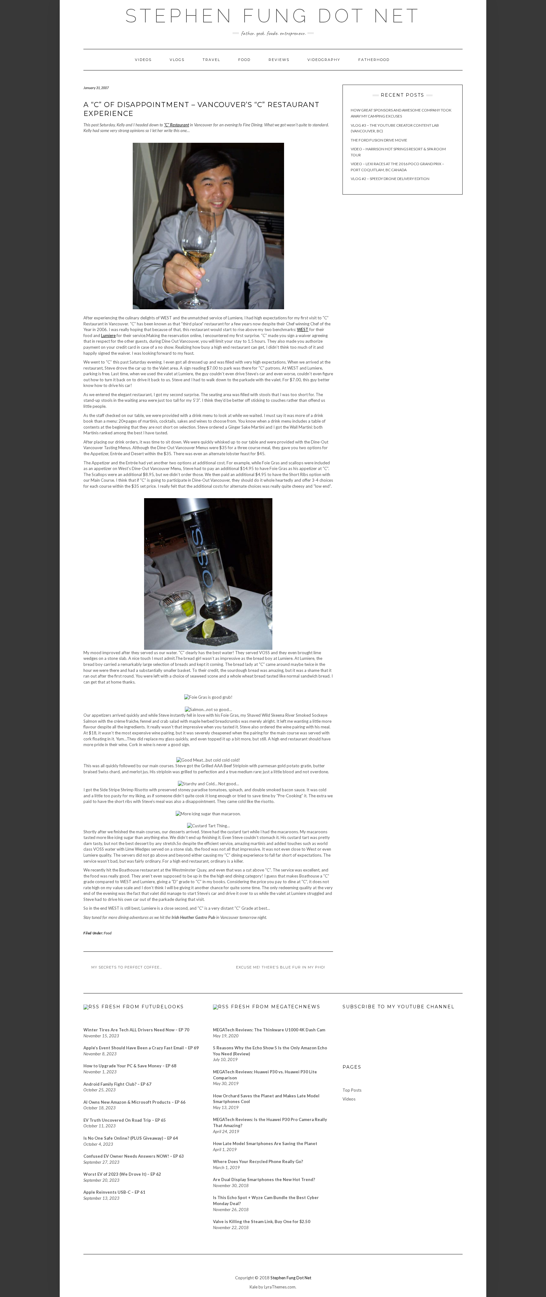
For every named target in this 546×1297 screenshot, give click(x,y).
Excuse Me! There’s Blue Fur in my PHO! (280, 967)
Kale (254, 1286)
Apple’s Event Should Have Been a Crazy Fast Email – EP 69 (141, 1047)
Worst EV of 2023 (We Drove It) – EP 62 (122, 1174)
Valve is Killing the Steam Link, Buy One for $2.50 (261, 1221)
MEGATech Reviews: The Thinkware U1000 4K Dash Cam (269, 1029)
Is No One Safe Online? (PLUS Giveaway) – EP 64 (130, 1138)
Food (244, 59)
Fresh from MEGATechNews (275, 1007)
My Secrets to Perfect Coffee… (126, 967)
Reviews (279, 59)
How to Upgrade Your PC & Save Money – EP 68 (129, 1065)
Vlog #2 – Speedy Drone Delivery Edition (390, 178)
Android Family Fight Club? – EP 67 (117, 1084)
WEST (302, 329)
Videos (143, 59)
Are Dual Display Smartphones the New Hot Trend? (264, 1179)
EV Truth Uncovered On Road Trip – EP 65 (124, 1120)
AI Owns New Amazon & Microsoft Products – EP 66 (134, 1102)
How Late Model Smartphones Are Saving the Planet (265, 1143)
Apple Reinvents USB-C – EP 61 (114, 1192)
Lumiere (108, 335)
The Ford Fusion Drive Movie (379, 140)
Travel (211, 59)
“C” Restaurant (176, 124)
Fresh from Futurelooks (142, 1007)
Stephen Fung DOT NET (273, 16)
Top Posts (352, 1090)
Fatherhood (374, 59)
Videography (323, 59)
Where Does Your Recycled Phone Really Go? (258, 1161)
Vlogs (177, 59)
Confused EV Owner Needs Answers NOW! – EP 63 (133, 1156)
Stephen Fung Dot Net (290, 1277)
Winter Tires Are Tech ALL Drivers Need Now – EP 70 (136, 1029)
